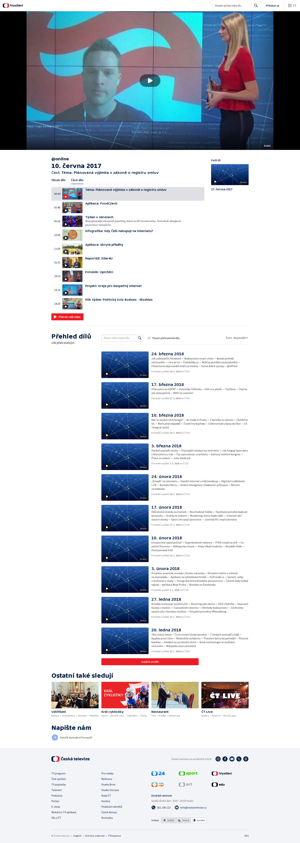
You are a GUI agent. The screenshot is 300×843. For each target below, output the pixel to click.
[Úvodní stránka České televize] (70, 759)
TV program (58, 773)
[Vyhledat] (139, 338)
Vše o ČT (56, 817)
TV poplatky (58, 784)
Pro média (107, 773)
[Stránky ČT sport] (188, 774)
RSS (247, 835)
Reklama (106, 779)
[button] (150, 80)
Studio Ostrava (110, 790)
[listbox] (184, 820)
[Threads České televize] (246, 759)
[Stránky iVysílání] (222, 774)
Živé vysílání (58, 779)
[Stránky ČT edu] (218, 785)
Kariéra (105, 801)
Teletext (56, 790)
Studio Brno (108, 784)
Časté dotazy (109, 812)
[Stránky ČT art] (185, 785)
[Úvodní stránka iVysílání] (16, 5)
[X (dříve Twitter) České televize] (239, 759)
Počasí (55, 801)
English (77, 835)
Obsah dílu (58, 180)
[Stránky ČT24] (158, 774)
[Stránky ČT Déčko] (157, 785)
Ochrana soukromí (95, 835)
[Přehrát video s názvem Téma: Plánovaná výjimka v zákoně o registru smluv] (150, 80)
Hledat (256, 5)
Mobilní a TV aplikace (63, 812)
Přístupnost (114, 835)
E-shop (55, 806)
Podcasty (56, 795)
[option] (168, 820)
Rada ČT (106, 795)
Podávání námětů (111, 806)
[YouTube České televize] (232, 759)
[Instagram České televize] (218, 759)
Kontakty (107, 817)
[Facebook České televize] (225, 759)
